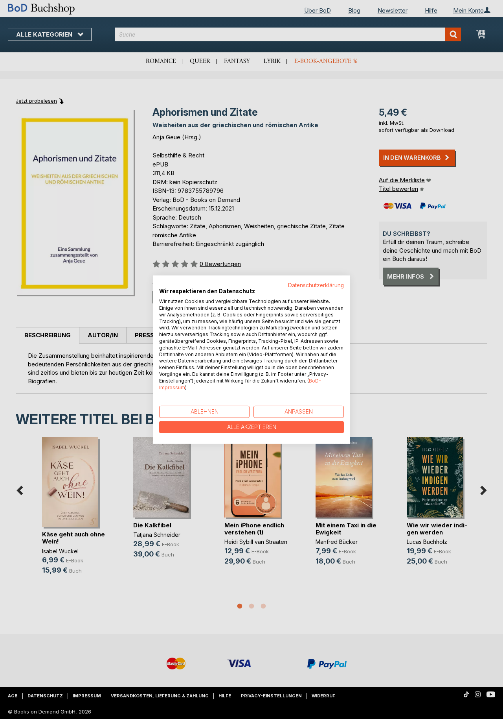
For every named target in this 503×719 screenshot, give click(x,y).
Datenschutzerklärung (316, 285)
